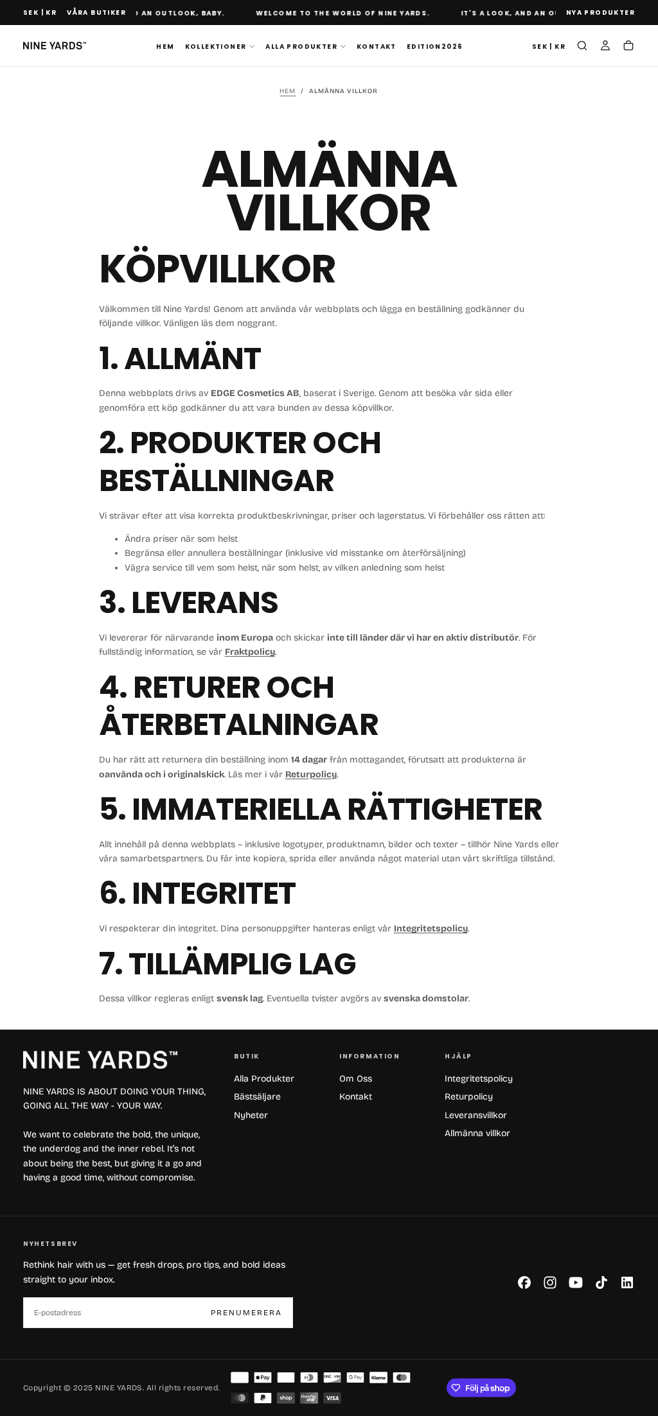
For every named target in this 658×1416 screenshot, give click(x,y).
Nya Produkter (600, 12)
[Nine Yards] (100, 1059)
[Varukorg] (628, 46)
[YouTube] (575, 1282)
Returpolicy (469, 1096)
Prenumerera (246, 1312)
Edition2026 (435, 46)
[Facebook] (524, 1282)
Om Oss (355, 1078)
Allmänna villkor (477, 1133)
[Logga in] (605, 46)
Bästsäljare (257, 1096)
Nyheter (251, 1115)
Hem (165, 46)
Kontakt (376, 46)
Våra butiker (96, 12)
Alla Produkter (301, 46)
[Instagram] (550, 1282)
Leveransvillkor (476, 1115)
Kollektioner (216, 46)
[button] (40, 13)
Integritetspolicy (479, 1078)
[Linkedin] (627, 1282)
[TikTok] (601, 1282)
